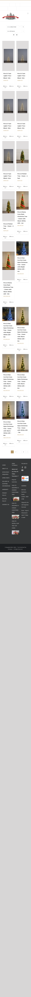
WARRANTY (5, 489)
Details (12, 86)
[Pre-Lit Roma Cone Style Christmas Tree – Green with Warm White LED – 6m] (8, 260)
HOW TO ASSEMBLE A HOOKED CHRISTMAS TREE (15, 490)
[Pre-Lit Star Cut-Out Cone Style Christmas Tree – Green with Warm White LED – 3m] (22, 316)
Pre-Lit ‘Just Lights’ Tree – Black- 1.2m (7, 76)
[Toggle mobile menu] (28, 13)
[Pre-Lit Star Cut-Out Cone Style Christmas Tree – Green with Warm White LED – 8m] (8, 410)
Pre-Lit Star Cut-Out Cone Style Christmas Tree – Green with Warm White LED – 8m (8, 428)
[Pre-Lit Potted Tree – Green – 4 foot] (22, 156)
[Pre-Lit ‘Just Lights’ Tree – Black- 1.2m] (8, 56)
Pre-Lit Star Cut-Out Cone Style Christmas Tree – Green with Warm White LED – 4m (8, 381)
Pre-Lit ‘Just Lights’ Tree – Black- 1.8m (7, 126)
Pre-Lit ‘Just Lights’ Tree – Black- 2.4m (7, 176)
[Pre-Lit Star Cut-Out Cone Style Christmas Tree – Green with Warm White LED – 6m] (22, 363)
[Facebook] (22, 467)
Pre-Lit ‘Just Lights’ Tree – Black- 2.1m (21, 126)
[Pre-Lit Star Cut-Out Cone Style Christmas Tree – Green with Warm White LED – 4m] (8, 363)
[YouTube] (22, 470)
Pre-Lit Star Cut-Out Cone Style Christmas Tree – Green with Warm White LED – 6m (22, 381)
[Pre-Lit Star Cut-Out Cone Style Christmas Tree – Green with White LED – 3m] (22, 410)
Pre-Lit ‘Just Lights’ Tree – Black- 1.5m (21, 76)
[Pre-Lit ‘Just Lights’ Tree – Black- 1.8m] (8, 106)
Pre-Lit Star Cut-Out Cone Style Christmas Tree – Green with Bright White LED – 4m (22, 264)
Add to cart (6, 87)
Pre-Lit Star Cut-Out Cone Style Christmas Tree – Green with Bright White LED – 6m (8, 330)
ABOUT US (5, 468)
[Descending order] (23, 26)
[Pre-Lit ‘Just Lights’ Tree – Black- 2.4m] (8, 156)
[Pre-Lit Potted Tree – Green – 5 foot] (8, 206)
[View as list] (16, 34)
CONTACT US (5, 504)
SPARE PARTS (5, 478)
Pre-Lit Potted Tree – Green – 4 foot (22, 176)
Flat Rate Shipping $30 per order (19, 1)
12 (23, 451)
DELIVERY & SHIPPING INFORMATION (6, 484)
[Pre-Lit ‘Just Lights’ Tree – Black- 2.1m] (22, 106)
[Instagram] (25, 467)
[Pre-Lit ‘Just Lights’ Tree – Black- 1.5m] (22, 56)
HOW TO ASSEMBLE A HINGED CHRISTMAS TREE (15, 508)
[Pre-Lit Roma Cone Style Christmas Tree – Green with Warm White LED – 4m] (22, 200)
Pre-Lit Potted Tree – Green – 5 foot (8, 226)
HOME (4, 465)
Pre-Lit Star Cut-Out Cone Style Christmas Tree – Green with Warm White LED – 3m (22, 334)
